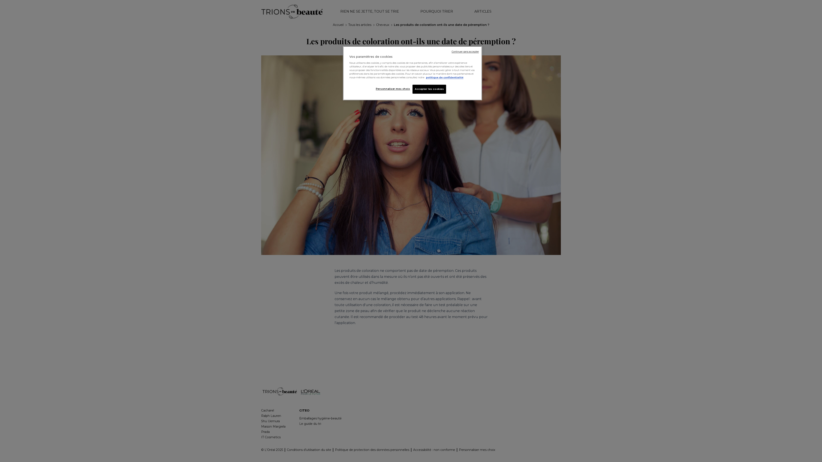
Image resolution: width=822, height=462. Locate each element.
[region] (412, 73)
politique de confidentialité (444, 77)
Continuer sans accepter (465, 51)
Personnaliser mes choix (393, 88)
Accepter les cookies (429, 88)
